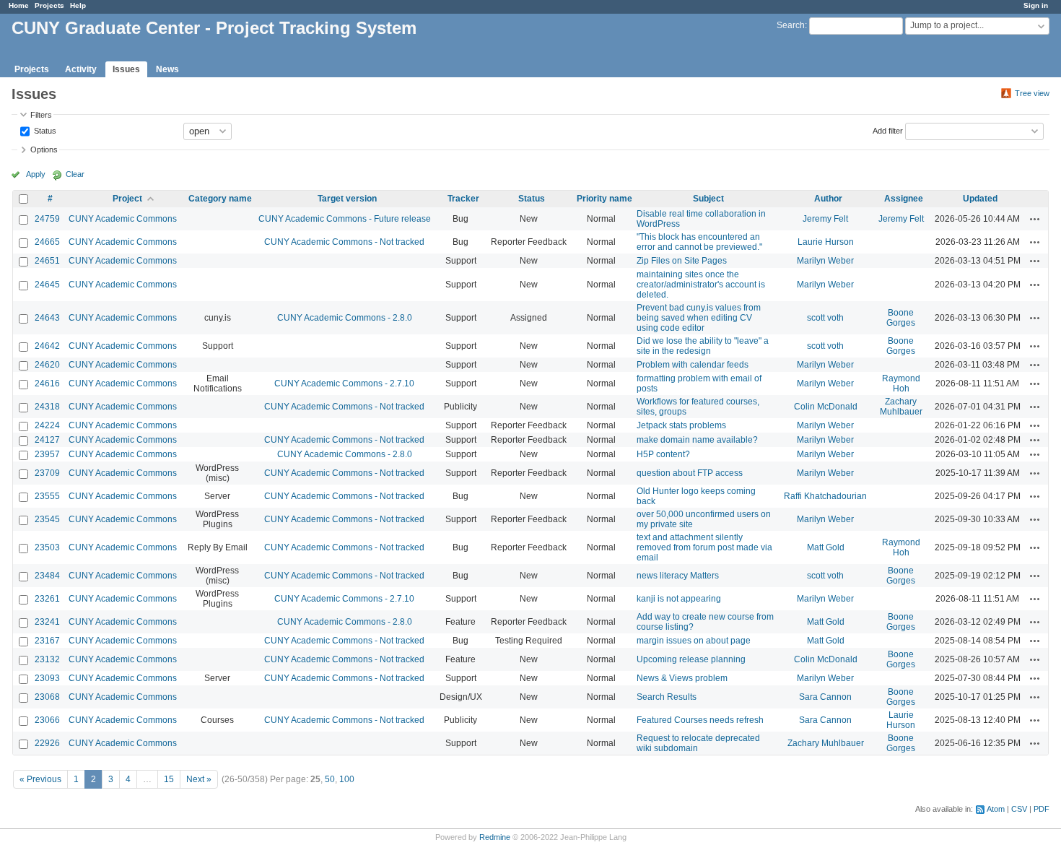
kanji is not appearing (679, 599)
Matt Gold (825, 547)
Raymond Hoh (901, 383)
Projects (49, 5)
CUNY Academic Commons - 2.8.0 (344, 318)
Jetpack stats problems (681, 425)
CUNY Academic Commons (123, 219)
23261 (47, 599)
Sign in (1035, 5)
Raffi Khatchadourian (825, 496)
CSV (1019, 809)
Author (828, 199)
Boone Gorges (900, 318)
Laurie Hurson (826, 242)
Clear (75, 174)
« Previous (40, 779)
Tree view (1032, 93)
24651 (47, 261)
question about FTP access (690, 473)
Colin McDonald (825, 407)
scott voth (825, 318)
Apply (35, 174)
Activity (81, 69)
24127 (47, 440)
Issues (126, 69)
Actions (1035, 219)
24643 (47, 318)
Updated (980, 199)
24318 (47, 407)
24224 (47, 425)
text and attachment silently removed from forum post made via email (704, 547)
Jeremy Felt (825, 219)
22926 (47, 743)
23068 (47, 697)
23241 (47, 622)
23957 (47, 454)
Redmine (494, 837)
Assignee (903, 199)
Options (44, 149)
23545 (47, 519)
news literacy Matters (678, 576)
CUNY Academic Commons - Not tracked (344, 242)
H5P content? (663, 454)
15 (169, 779)
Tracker (463, 199)
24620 (47, 365)
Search (791, 25)
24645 (47, 285)
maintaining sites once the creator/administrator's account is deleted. (701, 284)
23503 (47, 547)
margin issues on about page (694, 641)
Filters (41, 114)
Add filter (888, 130)
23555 (47, 496)
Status (44, 130)
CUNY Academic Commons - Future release (344, 219)
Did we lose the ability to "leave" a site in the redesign (703, 346)
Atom (996, 809)
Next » (198, 779)
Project (127, 199)
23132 (47, 659)
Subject (708, 199)
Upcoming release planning (691, 659)
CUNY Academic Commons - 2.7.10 (344, 383)
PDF (1041, 809)
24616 (47, 383)
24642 (47, 346)
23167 (47, 641)
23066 (47, 720)
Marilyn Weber (825, 261)
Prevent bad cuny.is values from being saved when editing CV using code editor (699, 318)
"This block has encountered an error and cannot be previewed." (699, 242)
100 (346, 779)
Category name (220, 199)
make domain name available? (697, 440)
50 (330, 779)
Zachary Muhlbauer (901, 406)
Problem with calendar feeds (692, 365)
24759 (47, 219)
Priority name (604, 199)
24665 (47, 242)
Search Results (667, 697)
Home (19, 5)
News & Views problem (682, 678)
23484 (47, 576)
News (167, 69)
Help (78, 5)
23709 (47, 473)
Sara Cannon (825, 697)
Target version (347, 199)
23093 (47, 678)
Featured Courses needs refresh (700, 720)
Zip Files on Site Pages (682, 261)
